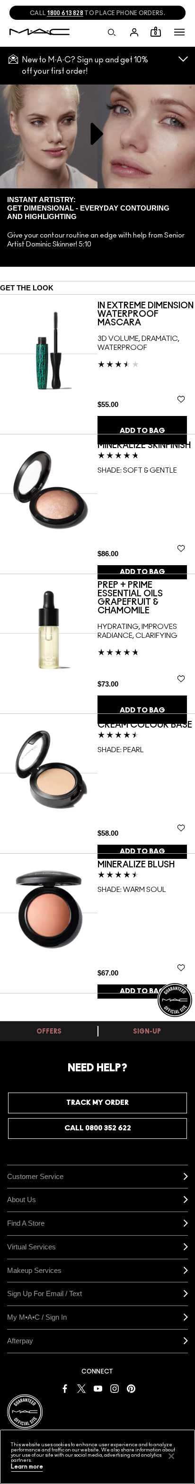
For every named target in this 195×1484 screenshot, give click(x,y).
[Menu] (179, 32)
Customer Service (35, 1176)
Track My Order (97, 1102)
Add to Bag (142, 430)
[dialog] (146, 314)
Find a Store (25, 1223)
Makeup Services (34, 1270)
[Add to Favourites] (181, 399)
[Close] (171, 1456)
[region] (97, 1457)
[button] (179, 32)
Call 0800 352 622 (97, 1128)
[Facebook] (65, 1388)
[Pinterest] (131, 1388)
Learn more (27, 1467)
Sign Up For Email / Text (44, 1293)
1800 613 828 (65, 13)
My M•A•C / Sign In (37, 1317)
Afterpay (20, 1341)
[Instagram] (114, 1388)
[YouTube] (98, 1388)
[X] (81, 1388)
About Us (21, 1200)
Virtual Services (31, 1247)
